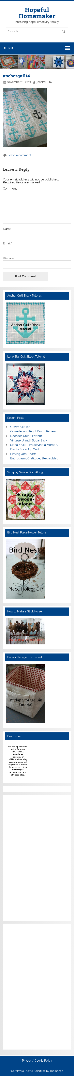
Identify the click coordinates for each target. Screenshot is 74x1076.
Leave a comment (19, 155)
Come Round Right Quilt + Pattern (33, 431)
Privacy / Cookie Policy (37, 1060)
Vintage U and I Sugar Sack (28, 440)
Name (8, 228)
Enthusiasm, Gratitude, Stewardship (34, 458)
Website (8, 258)
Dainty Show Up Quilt (24, 449)
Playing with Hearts (23, 454)
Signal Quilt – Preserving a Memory (34, 445)
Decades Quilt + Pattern (26, 436)
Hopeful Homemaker (37, 13)
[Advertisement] (18, 857)
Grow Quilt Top (20, 427)
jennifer (41, 82)
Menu (8, 48)
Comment (11, 188)
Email (7, 243)
